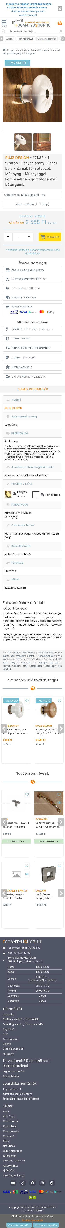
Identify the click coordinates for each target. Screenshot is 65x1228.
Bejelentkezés (11, 1076)
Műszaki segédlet (13, 1049)
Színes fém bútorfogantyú (21, 50)
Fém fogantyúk (25, 39)
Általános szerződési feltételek (21, 1099)
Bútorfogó (9, 1116)
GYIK (5, 1034)
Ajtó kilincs (9, 1146)
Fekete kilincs (10, 1165)
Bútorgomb (9, 1156)
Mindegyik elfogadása (45, 1225)
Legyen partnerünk (14, 1071)
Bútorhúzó (8, 1136)
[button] (32, 270)
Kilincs (6, 1141)
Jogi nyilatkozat (12, 1089)
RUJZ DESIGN (17, 158)
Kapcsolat (8, 1014)
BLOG (6, 1111)
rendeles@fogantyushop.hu (24, 948)
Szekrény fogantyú (14, 1160)
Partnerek (8, 1054)
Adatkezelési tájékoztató (17, 1094)
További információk (32, 1220)
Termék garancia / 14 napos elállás (23, 1024)
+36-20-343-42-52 (19, 953)
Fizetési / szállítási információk (20, 1019)
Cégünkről (9, 1029)
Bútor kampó (10, 1121)
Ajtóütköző (9, 1170)
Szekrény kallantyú (13, 1175)
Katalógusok (10, 1039)
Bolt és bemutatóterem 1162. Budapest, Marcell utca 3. (25, 959)
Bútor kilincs (9, 1126)
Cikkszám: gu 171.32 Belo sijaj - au (24, 195)
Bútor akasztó (11, 1131)
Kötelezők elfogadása (19, 1225)
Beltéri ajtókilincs (12, 1151)
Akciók (9, 39)
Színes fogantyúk (47, 39)
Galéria (7, 1044)
